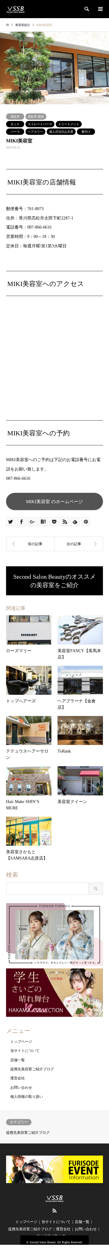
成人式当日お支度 (61, 131)
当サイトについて (24, 1051)
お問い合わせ (21, 1087)
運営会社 (17, 1078)
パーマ (15, 131)
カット (15, 124)
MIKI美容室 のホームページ (54, 501)
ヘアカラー (35, 131)
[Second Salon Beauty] (15, 9)
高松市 (15, 116)
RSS (54, 1210)
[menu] (100, 9)
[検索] (86, 9)
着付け (86, 131)
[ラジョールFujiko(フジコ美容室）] (30, 544)
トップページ (21, 1041)
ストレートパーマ (40, 124)
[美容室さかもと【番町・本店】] (78, 544)
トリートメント (68, 124)
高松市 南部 (36, 116)
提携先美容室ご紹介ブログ (32, 1069)
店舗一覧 (17, 1060)
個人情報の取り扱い (26, 1097)
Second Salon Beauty (42, 1242)
